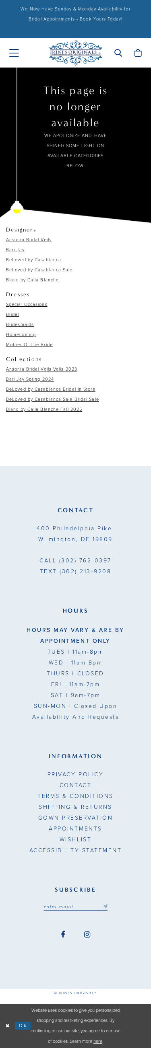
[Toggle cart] (138, 53)
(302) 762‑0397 (75, 560)
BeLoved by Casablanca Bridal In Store (50, 389)
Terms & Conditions (75, 796)
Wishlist (75, 839)
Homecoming (21, 334)
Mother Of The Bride (29, 344)
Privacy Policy (75, 774)
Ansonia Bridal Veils (29, 239)
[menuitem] (14, 53)
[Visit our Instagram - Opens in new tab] (87, 935)
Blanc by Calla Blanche (32, 280)
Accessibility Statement (75, 850)
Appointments (75, 828)
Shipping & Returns (75, 807)
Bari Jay (15, 249)
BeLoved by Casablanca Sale (39, 270)
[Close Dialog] (7, 1026)
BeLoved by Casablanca (33, 260)
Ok (23, 1025)
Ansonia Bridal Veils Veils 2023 (41, 369)
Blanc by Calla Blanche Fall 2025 (44, 409)
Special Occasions (27, 304)
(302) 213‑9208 (76, 571)
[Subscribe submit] (105, 906)
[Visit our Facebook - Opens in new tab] (63, 935)
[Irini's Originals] (75, 53)
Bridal (12, 314)
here (97, 1041)
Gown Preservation (75, 817)
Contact (76, 785)
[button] (118, 53)
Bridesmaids (20, 324)
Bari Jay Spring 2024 (30, 379)
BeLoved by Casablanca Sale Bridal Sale (52, 399)
